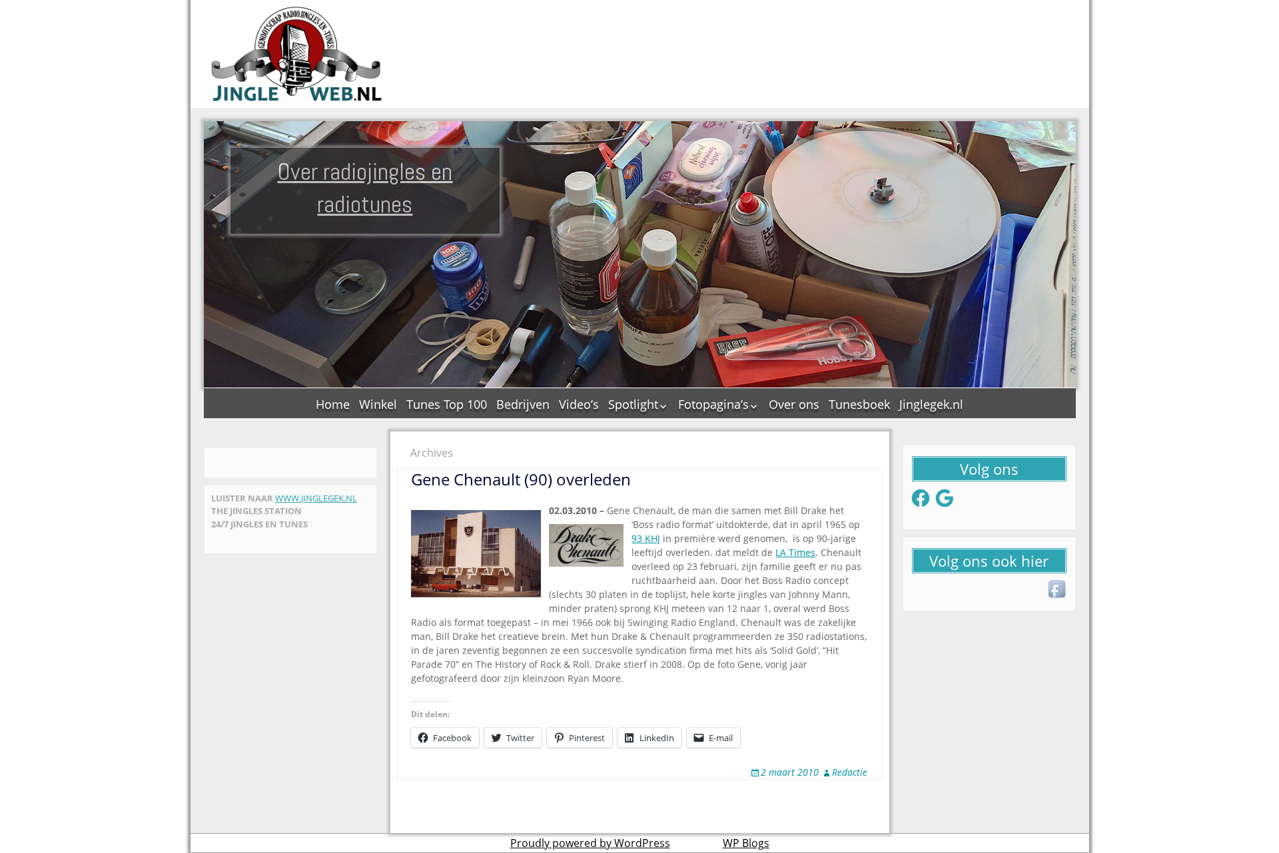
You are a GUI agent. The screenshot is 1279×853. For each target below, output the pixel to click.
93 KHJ (646, 538)
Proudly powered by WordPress (590, 843)
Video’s (579, 404)
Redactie (849, 772)
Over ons (794, 404)
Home (333, 404)
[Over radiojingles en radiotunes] (297, 54)
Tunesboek (859, 404)
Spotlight (633, 404)
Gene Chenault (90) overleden (521, 479)
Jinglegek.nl (931, 404)
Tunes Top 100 (446, 404)
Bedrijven (523, 404)
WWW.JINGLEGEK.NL (316, 498)
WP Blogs (746, 843)
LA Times (795, 552)
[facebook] (1057, 590)
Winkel (378, 404)
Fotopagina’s (713, 404)
